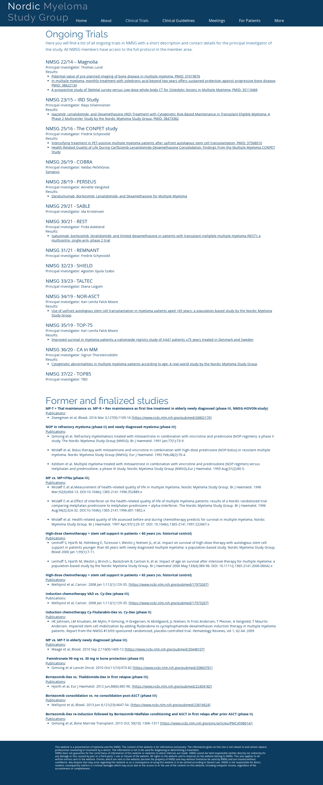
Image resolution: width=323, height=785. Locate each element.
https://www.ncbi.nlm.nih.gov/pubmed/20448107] (165, 649)
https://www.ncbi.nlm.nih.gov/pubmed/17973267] (169, 584)
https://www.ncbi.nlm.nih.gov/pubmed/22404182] (172, 686)
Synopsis (53, 171)
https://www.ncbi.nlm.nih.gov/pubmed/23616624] (171, 705)
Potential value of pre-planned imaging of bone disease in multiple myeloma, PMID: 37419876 (126, 76)
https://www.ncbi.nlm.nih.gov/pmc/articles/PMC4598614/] (207, 723)
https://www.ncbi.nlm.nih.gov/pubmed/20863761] (173, 667)
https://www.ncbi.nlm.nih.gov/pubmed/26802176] (172, 417)
